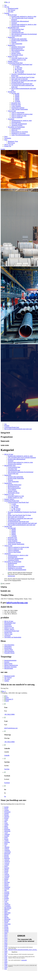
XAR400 (17, 101)
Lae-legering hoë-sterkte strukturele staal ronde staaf (22, 523)
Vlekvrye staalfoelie (16, 117)
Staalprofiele (11, 37)
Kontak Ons (7, 146)
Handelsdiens (8, 648)
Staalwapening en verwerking (19, 131)
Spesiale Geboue (16, 53)
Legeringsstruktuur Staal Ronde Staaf (21, 64)
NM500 (17, 99)
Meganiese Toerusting (10, 667)
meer (9, 576)
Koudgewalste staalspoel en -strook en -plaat (23, 16)
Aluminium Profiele (16, 125)
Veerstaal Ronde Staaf (17, 82)
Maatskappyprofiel (13, 8)
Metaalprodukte (8, 668)
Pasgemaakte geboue (17, 55)
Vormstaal (14, 23)
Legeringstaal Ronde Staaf (15, 63)
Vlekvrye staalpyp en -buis (18, 115)
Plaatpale (13, 42)
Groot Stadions (15, 51)
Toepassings (7, 138)
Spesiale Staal (11, 91)
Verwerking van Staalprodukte (16, 127)
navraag (13, 576)
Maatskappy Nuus (13, 141)
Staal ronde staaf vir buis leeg (19, 79)
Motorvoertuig (8, 663)
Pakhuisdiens (8, 646)
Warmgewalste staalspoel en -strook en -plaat (23, 24)
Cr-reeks (17, 66)
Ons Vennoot (11, 10)
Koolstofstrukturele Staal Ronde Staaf (21, 83)
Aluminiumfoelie (16, 122)
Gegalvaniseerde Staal (17, 29)
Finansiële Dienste (9, 653)
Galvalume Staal (16, 31)
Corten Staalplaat (16, 106)
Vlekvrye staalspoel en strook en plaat (21, 114)
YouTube (6, 769)
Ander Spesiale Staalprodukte (19, 109)
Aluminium (11, 119)
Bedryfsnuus (11, 143)
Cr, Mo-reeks (18, 67)
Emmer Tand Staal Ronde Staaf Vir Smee (22, 77)
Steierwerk (14, 130)
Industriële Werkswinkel (18, 47)
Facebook (7, 782)
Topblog (6, 680)
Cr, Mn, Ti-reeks (19, 71)
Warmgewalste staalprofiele (19, 39)
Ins (5, 796)
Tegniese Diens (8, 649)
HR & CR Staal (12, 15)
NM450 (17, 98)
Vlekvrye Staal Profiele (17, 112)
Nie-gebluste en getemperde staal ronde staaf (23, 80)
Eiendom (6, 662)
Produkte (6, 13)
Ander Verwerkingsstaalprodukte (20, 135)
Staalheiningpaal (16, 128)
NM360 (17, 95)
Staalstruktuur (11, 45)
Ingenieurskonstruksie (10, 660)
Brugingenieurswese (17, 48)
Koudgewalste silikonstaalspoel (20, 21)
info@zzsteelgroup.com (17, 602)
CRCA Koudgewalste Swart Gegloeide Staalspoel (22, 457)
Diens (6, 136)
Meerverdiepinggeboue (17, 50)
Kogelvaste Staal (16, 104)
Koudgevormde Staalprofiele (19, 40)
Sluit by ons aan (8, 144)
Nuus (5, 139)
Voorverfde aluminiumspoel (19, 123)
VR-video (10, 11)
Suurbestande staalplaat (17, 107)
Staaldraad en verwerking (18, 133)
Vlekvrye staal (12, 111)
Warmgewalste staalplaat (18, 26)
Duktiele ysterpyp (13, 61)
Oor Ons (6, 7)
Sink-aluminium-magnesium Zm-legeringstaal (24, 34)
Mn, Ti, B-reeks (19, 72)
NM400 (17, 96)
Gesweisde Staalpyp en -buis (19, 58)
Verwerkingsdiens (9, 645)
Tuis (5, 5)
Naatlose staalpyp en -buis (18, 59)
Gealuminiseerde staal (17, 32)
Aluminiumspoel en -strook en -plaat (21, 120)
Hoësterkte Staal (15, 103)
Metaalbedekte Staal (13, 27)
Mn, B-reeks (18, 69)
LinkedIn (6, 755)
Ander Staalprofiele (16, 43)
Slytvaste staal (15, 93)
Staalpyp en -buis (12, 56)
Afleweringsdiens (9, 651)
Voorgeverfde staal (16, 35)
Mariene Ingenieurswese (11, 665)
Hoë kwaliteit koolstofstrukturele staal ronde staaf (18, 429)
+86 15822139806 (9, 714)
